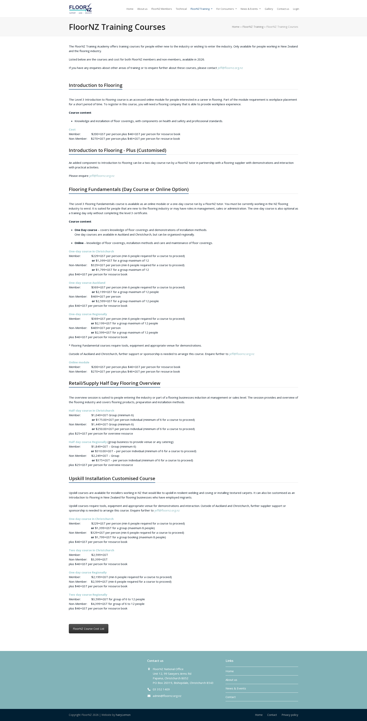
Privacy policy (290, 715)
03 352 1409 (161, 689)
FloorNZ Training (252, 27)
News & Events (236, 688)
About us (231, 680)
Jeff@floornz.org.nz (230, 68)
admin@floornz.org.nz (167, 696)
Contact (231, 697)
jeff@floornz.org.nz (101, 176)
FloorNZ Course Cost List (88, 628)
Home (236, 27)
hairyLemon (123, 715)
